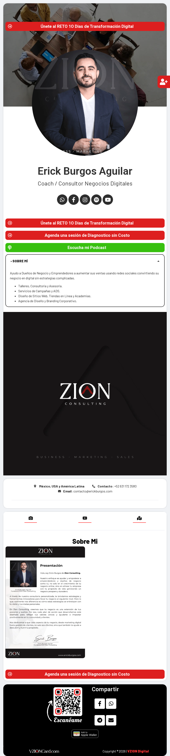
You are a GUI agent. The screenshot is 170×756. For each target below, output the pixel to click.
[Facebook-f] (73, 199)
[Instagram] (85, 199)
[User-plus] (164, 82)
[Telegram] (100, 720)
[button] (84, 26)
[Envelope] (111, 720)
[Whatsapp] (62, 199)
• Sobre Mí (19, 261)
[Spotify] (96, 199)
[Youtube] (108, 199)
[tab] (85, 261)
